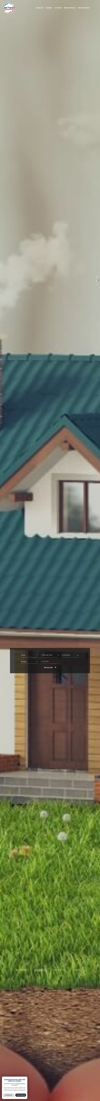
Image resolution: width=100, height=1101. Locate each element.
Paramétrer (8, 1095)
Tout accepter (21, 1095)
